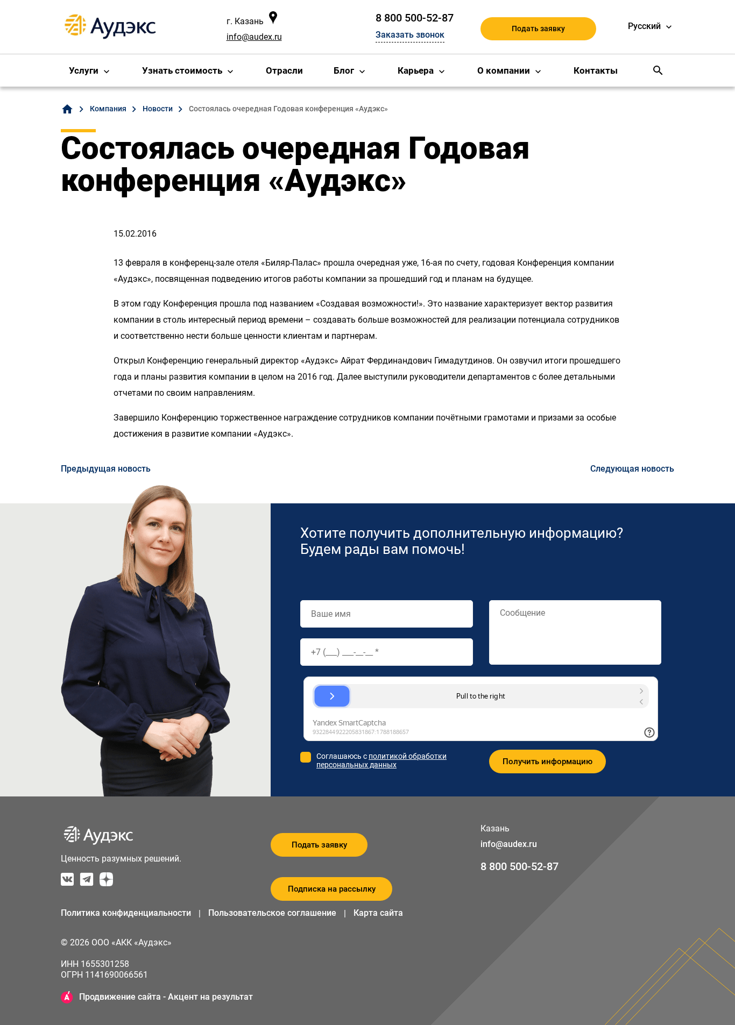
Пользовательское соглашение (272, 913)
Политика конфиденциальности (126, 913)
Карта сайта (378, 913)
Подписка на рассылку (332, 889)
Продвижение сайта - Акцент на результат (166, 997)
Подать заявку (538, 28)
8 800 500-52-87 (415, 17)
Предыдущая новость (106, 469)
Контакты (596, 70)
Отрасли (284, 70)
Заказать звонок (410, 35)
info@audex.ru (254, 37)
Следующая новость (632, 469)
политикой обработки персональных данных (381, 760)
